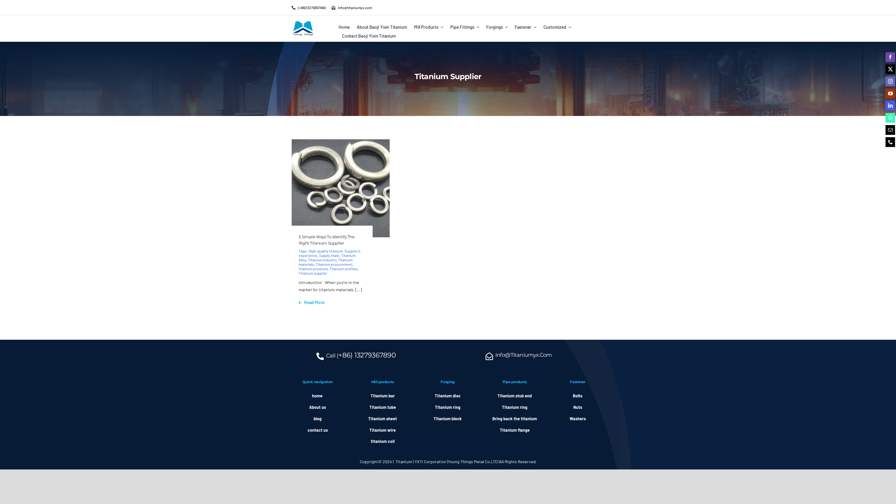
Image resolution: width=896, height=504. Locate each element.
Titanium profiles (344, 268)
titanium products (313, 268)
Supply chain (329, 255)
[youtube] (890, 93)
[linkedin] (890, 106)
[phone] (890, 142)
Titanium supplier (313, 273)
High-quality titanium (325, 251)
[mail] (890, 130)
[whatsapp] (890, 118)
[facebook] (890, 57)
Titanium (404, 461)
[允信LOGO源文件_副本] (303, 22)
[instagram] (890, 81)
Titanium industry (322, 260)
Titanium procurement (334, 264)
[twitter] (890, 69)
